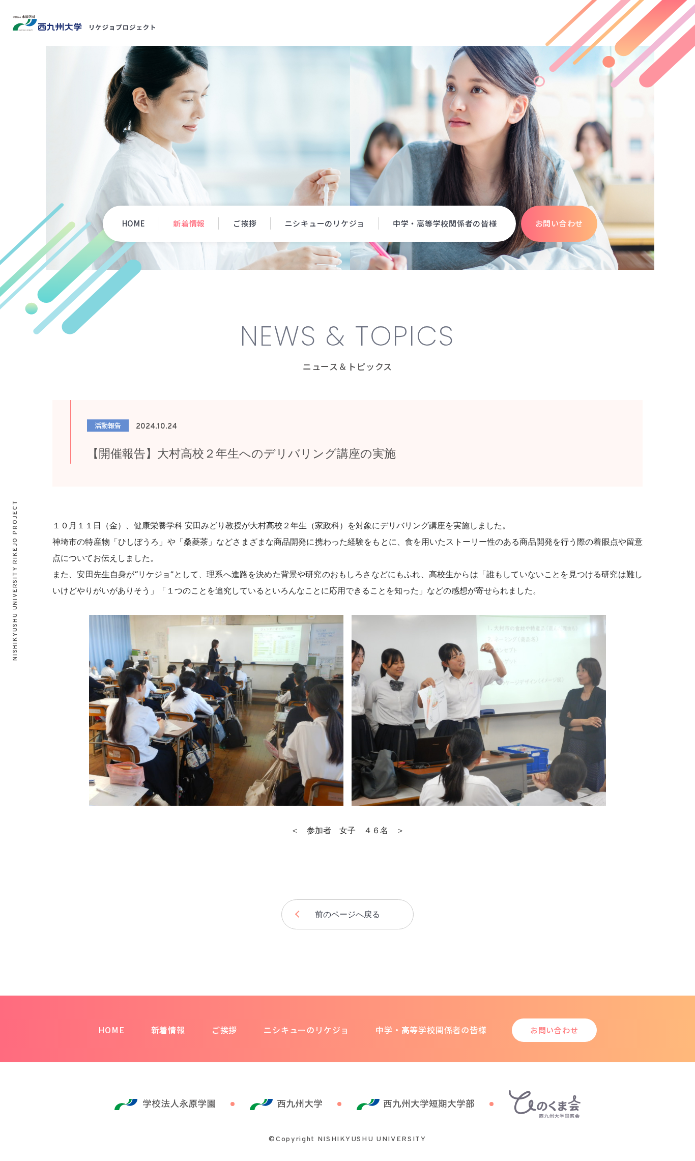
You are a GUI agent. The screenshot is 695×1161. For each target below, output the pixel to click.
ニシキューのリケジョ (325, 223)
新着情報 (189, 223)
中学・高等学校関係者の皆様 (445, 223)
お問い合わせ (559, 223)
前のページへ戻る (347, 914)
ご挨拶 (245, 223)
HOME (134, 223)
